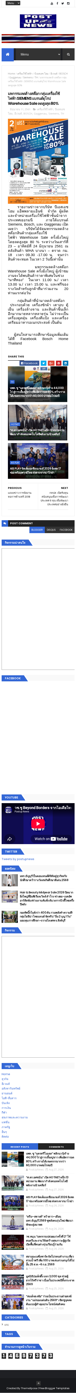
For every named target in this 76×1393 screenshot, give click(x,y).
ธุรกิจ (5, 1079)
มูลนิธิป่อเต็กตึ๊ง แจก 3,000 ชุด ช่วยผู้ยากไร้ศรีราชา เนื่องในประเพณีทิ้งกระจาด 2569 (50, 1280)
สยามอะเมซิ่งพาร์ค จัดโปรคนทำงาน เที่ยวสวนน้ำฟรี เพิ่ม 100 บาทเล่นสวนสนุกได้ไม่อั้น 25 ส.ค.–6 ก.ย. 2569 (50, 1260)
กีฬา (4, 1112)
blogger (37, 530)
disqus (51, 530)
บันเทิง (6, 1103)
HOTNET (15, 424)
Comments (56, 1146)
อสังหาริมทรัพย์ (11, 1088)
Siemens (28, 77)
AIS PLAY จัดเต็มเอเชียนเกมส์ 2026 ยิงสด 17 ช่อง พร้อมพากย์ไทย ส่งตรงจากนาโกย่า (35, 470)
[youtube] (52, 3)
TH (36, 77)
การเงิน (6, 1108)
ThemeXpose (29, 1388)
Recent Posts (20, 1146)
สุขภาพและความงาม (15, 1117)
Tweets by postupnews (18, 859)
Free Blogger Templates (54, 1388)
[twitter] (63, 3)
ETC (7, 1325)
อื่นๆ (4, 1132)
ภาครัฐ (6, 1127)
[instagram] (68, 3)
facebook (66, 530)
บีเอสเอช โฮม (41, 73)
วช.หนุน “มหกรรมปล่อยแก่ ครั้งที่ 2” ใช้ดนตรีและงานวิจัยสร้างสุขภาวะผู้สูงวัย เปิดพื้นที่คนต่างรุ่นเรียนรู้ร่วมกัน (48, 1240)
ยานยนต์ (7, 1093)
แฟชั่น (6, 1122)
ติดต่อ (5, 1137)
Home (11, 73)
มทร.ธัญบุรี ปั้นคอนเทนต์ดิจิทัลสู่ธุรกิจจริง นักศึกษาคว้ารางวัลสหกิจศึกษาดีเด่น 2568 (44, 878)
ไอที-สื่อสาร (9, 1098)
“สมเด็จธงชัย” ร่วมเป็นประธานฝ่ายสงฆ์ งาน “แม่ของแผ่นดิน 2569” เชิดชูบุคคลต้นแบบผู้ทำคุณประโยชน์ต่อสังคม (49, 1300)
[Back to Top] (38, 1383)
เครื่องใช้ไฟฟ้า (24, 73)
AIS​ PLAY (15, 462)
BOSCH (63, 73)
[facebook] (57, 3)
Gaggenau (15, 77)
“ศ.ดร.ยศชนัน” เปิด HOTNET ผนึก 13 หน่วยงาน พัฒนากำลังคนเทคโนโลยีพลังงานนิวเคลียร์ (37, 432)
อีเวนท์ (53, 73)
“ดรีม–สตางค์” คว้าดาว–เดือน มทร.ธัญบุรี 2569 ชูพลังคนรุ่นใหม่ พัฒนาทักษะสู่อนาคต (49, 1220)
